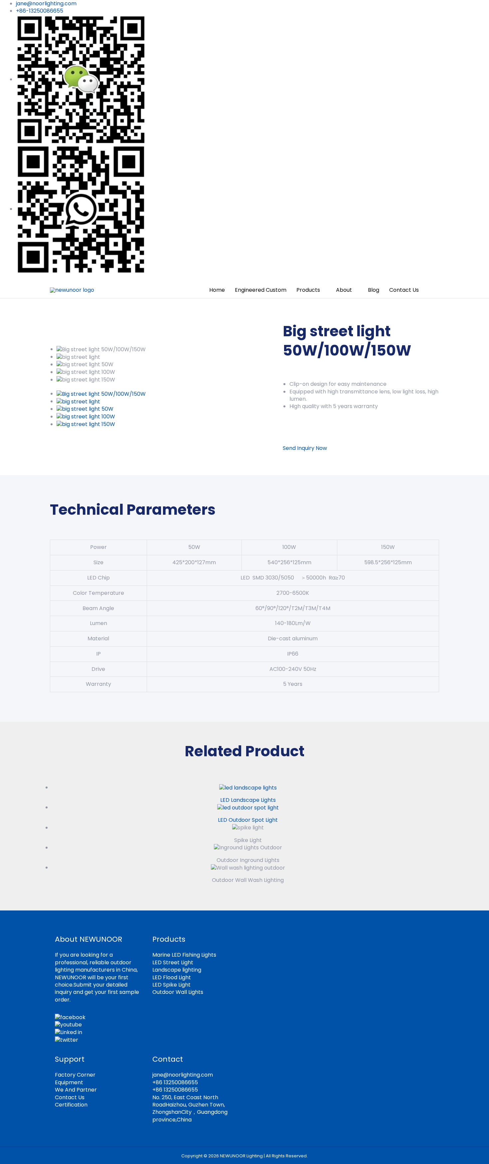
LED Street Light (172, 962)
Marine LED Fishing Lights (184, 955)
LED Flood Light (171, 977)
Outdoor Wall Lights (177, 992)
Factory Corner (75, 1075)
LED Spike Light (171, 985)
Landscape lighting (176, 970)
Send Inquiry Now (305, 448)
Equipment (69, 1082)
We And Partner (76, 1090)
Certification (71, 1105)
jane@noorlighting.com (182, 1075)
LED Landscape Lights (248, 800)
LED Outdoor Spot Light (248, 820)
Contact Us (69, 1097)
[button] (431, 290)
